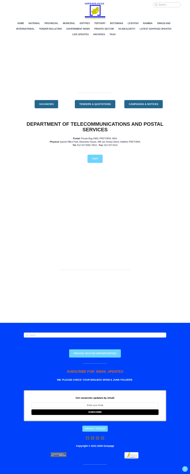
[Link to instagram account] (97, 438)
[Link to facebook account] (87, 438)
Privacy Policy (95, 428)
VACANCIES (46, 104)
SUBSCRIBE (95, 412)
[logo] (95, 10)
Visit (95, 158)
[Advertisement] (95, 66)
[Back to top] (185, 469)
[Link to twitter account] (92, 438)
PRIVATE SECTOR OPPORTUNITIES (95, 353)
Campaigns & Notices (143, 104)
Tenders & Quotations (95, 104)
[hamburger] (11, 4)
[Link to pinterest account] (102, 438)
